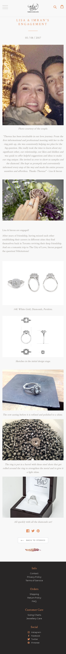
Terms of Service (34, 580)
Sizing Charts (34, 615)
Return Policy (34, 597)
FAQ (34, 601)
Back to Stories (35, 540)
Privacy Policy (34, 577)
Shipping (34, 594)
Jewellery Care (34, 618)
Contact (34, 573)
